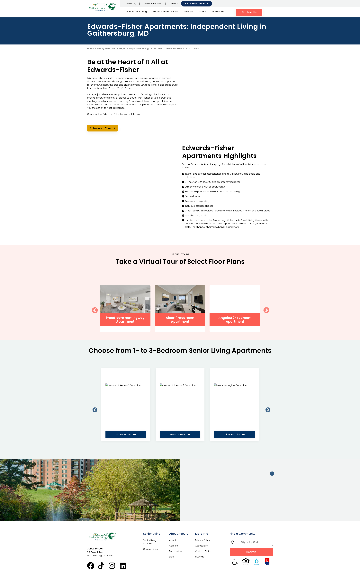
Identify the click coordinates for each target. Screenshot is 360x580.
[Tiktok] (103, 565)
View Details (124, 434)
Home (90, 48)
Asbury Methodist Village (110, 48)
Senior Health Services (165, 11)
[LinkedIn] (125, 565)
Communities (150, 549)
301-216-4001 (200, 3)
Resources (218, 11)
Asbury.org (131, 3)
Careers (174, 3)
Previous (92, 308)
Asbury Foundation (153, 3)
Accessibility (201, 545)
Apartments (158, 48)
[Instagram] (114, 565)
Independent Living (136, 11)
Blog (171, 556)
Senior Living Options (149, 542)
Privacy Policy (202, 540)
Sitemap (199, 556)
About (202, 11)
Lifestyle (188, 11)
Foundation (175, 551)
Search (251, 552)
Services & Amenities (203, 164)
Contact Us (249, 12)
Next (264, 308)
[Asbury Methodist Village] (102, 7)
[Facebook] (92, 565)
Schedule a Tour (100, 128)
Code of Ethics (203, 551)
